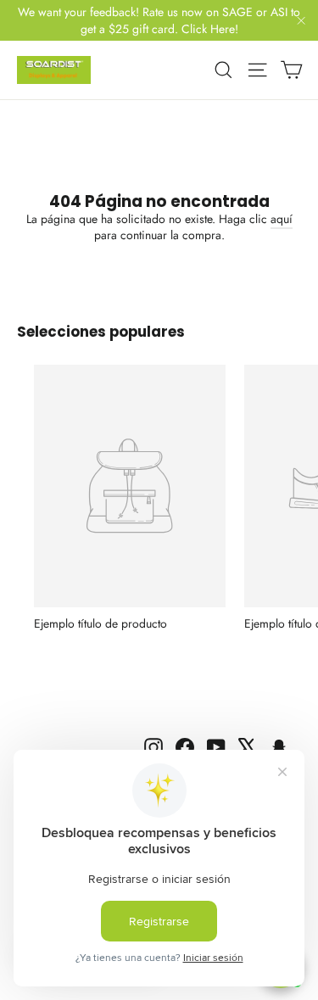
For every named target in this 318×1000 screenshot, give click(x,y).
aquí (282, 218)
